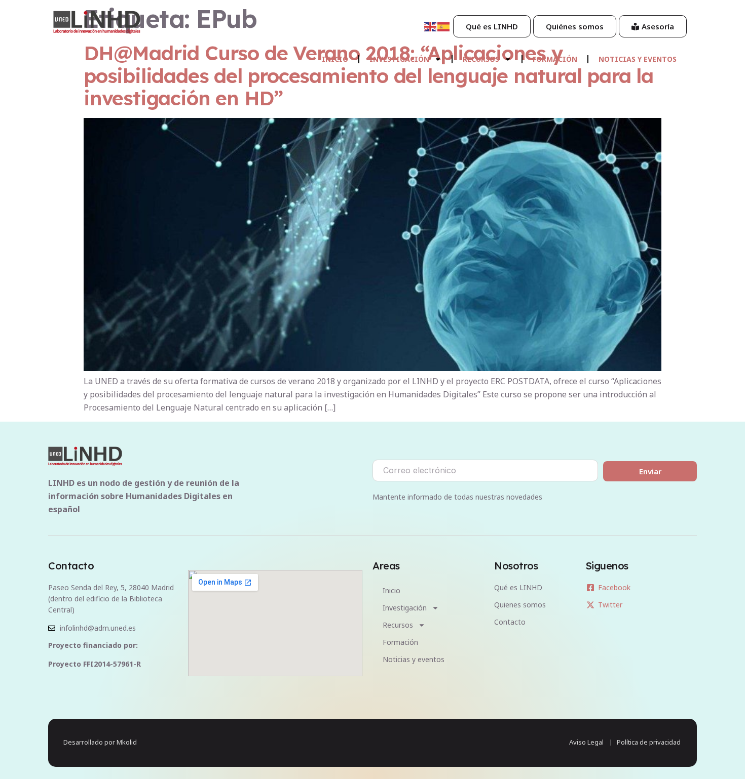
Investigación (399, 59)
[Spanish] (444, 25)
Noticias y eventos (638, 59)
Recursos (481, 59)
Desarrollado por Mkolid (100, 742)
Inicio (335, 59)
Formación (555, 59)
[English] (430, 25)
